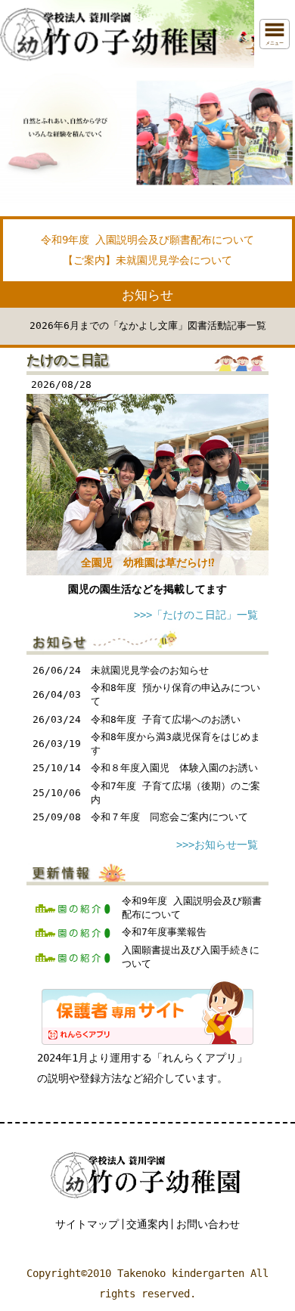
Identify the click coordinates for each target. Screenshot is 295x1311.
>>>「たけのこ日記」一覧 (196, 615)
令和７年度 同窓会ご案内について (169, 817)
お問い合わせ (208, 1224)
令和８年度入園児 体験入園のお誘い (174, 767)
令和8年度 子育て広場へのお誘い (166, 719)
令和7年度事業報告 (164, 932)
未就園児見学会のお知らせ (150, 670)
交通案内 (147, 1224)
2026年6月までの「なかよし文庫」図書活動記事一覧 (148, 325)
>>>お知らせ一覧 (217, 844)
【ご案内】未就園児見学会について (147, 260)
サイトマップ (87, 1224)
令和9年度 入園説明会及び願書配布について (147, 240)
